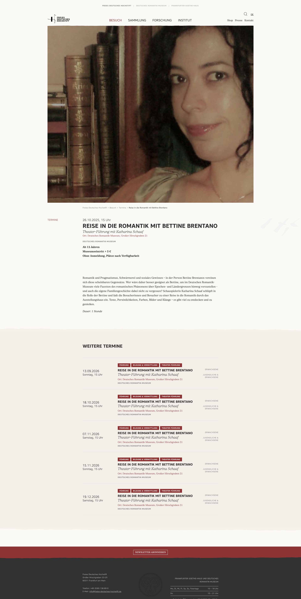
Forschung (162, 20)
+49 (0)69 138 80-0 (99, 588)
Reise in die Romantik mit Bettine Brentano (148, 207)
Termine (122, 207)
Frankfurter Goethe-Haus (185, 6)
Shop (230, 20)
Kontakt (248, 20)
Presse (238, 20)
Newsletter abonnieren (150, 552)
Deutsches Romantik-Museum (151, 6)
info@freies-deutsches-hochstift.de (105, 591)
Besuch (115, 20)
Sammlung (137, 20)
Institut (185, 20)
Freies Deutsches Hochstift (116, 6)
